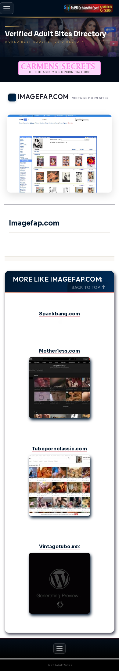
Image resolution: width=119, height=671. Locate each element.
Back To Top (86, 287)
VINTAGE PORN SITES (90, 98)
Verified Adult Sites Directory (55, 34)
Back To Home (97, 106)
